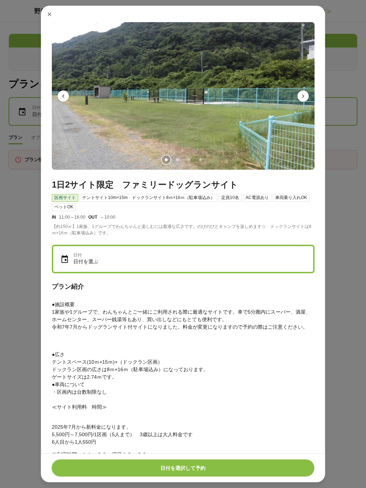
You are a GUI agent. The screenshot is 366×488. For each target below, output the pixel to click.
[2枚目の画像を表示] (177, 159)
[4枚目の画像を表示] (200, 159)
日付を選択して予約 (183, 468)
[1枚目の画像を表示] (166, 159)
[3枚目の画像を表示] (188, 159)
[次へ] (303, 96)
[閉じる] (50, 14)
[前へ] (63, 96)
